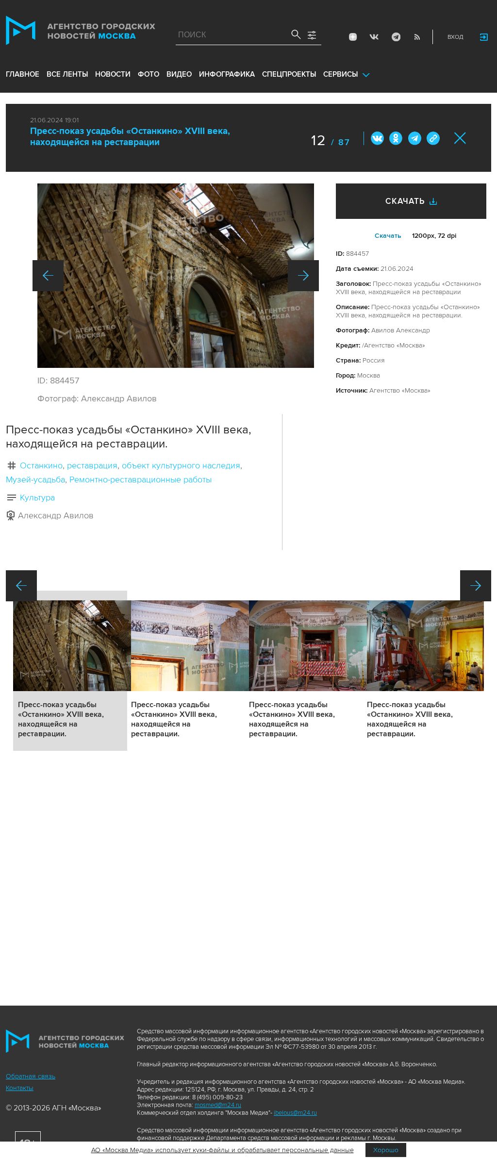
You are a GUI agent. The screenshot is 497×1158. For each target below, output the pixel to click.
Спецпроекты (289, 74)
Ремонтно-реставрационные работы (140, 479)
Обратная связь (30, 1076)
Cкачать (388, 236)
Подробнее (70, 671)
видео (179, 74)
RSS (417, 37)
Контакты (19, 1088)
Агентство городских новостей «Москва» (80, 33)
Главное (22, 74)
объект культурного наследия (181, 465)
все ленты (67, 74)
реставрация (92, 465)
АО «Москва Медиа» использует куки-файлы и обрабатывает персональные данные (222, 1150)
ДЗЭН (353, 37)
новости (113, 74)
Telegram (395, 37)
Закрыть (460, 138)
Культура (37, 497)
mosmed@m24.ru (218, 1105)
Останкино (41, 465)
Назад (48, 275)
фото (148, 74)
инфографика (227, 74)
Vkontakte (374, 37)
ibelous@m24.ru (295, 1113)
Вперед (303, 275)
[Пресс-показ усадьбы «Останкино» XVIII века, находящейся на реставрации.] (175, 275)
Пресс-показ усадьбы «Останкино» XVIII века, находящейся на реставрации (130, 137)
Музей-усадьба (35, 479)
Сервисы (340, 74)
